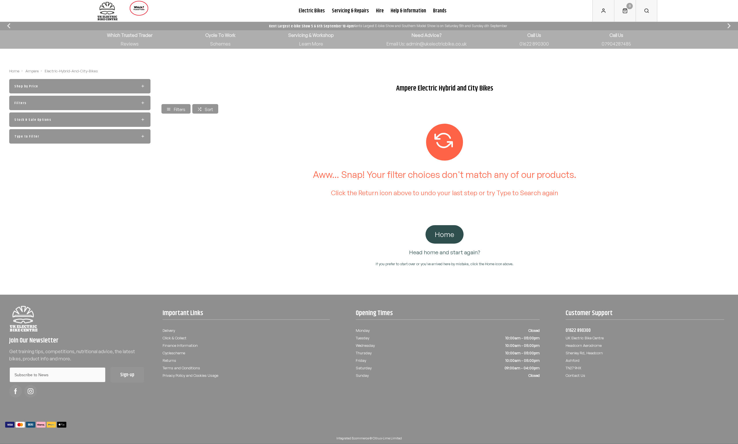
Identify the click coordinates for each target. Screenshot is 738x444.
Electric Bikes (312, 11)
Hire (380, 11)
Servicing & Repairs (350, 11)
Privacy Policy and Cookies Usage (190, 375)
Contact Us (575, 375)
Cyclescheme (174, 353)
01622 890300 (578, 330)
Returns (169, 360)
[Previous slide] (9, 26)
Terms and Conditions (181, 368)
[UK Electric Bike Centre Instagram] (30, 391)
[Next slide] (728, 26)
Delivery (169, 330)
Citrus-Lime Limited (387, 438)
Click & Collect (175, 338)
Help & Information (408, 11)
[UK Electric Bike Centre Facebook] (15, 391)
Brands (440, 11)
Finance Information (180, 345)
